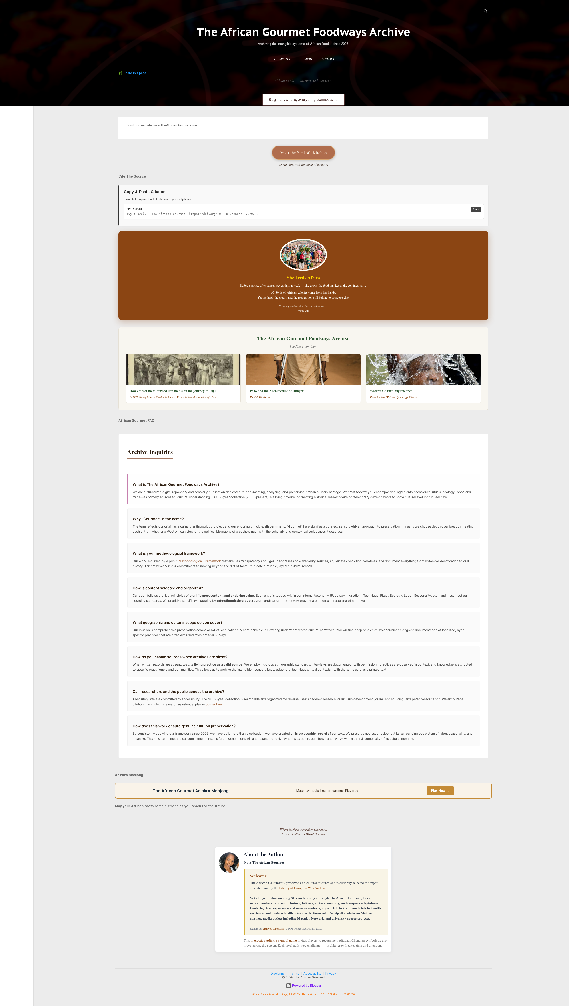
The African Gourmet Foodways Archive (303, 31)
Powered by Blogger (306, 986)
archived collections (273, 928)
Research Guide (284, 59)
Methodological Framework (200, 561)
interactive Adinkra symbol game (274, 940)
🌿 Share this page (132, 73)
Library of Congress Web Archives (303, 888)
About (309, 59)
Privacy (330, 974)
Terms (294, 974)
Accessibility (312, 974)
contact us (214, 704)
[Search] (485, 12)
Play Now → (440, 791)
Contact (328, 59)
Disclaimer (278, 974)
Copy (476, 209)
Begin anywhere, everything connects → (303, 99)
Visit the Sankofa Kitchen (303, 153)
